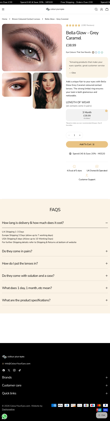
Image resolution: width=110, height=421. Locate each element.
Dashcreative (8, 409)
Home (4, 19)
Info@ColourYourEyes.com (17, 363)
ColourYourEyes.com (20, 405)
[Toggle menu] (3, 9)
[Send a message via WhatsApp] (4, 416)
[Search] (96, 9)
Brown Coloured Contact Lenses (26, 19)
